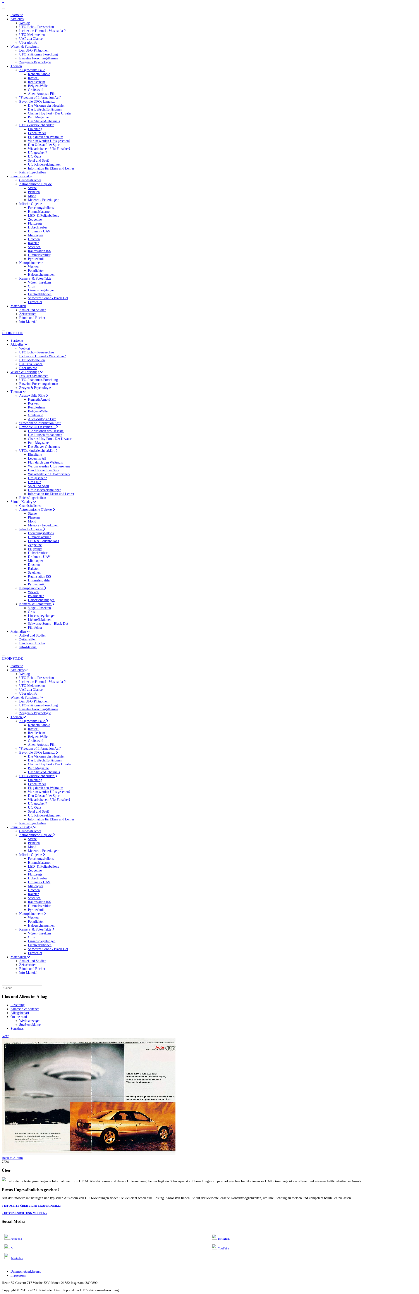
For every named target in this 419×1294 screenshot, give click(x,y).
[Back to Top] (3, 3)
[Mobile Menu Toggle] (3, 8)
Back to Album (12, 1158)
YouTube (223, 1248)
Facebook (16, 1238)
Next (5, 1036)
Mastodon (17, 1258)
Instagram (224, 1238)
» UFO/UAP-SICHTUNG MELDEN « (24, 1213)
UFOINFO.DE (12, 333)
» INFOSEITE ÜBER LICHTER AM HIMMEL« (31, 1205)
